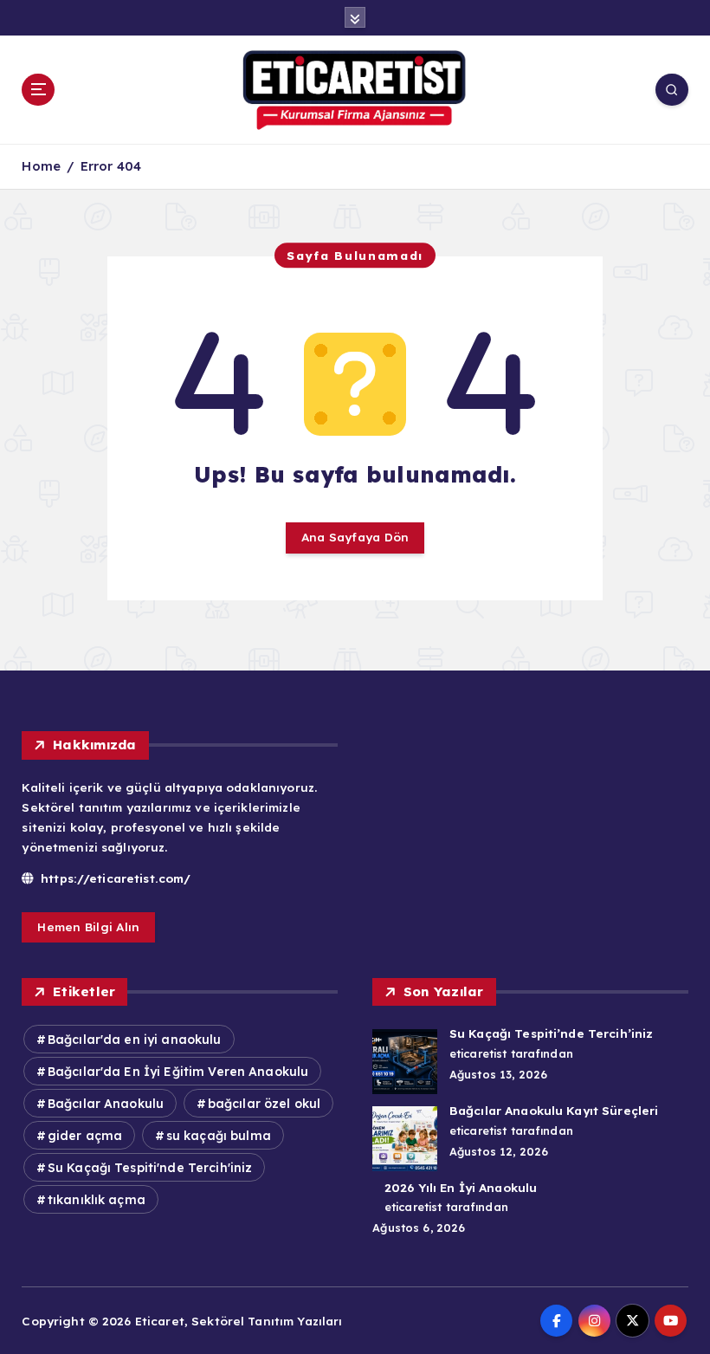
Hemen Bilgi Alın (88, 926)
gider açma (85, 1135)
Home (41, 166)
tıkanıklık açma (96, 1200)
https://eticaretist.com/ (113, 878)
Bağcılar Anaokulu (106, 1103)
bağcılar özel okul (264, 1103)
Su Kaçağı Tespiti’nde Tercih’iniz (551, 1033)
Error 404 (111, 166)
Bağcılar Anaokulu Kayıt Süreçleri (553, 1110)
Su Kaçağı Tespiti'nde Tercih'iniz (150, 1168)
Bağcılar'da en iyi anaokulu (135, 1039)
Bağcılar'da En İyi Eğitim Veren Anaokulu (178, 1071)
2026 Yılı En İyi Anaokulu (460, 1187)
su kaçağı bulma (218, 1135)
